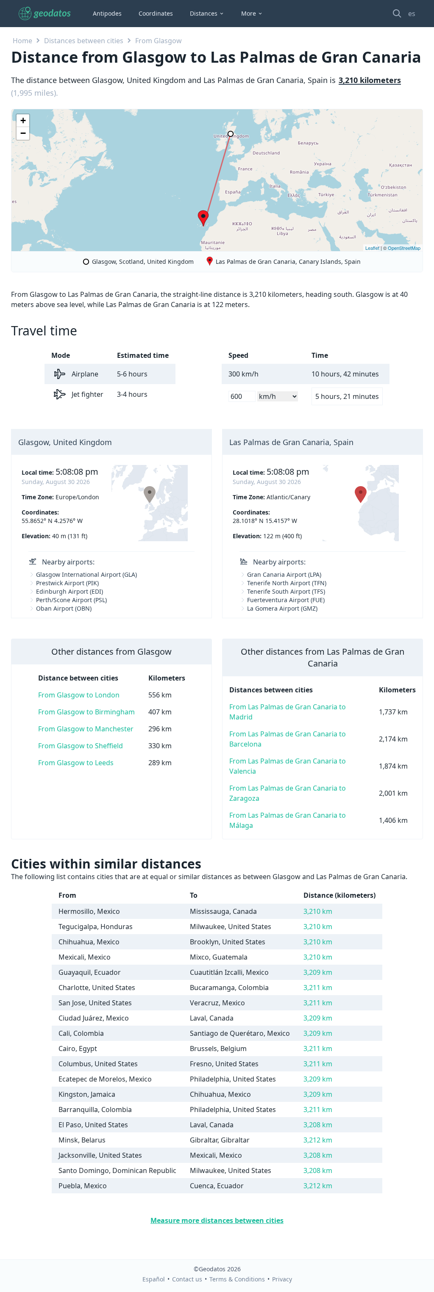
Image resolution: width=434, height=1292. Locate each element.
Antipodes (107, 13)
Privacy (282, 1279)
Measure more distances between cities (217, 1220)
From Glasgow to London (79, 695)
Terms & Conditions (237, 1279)
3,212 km (317, 1140)
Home (22, 40)
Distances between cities (83, 40)
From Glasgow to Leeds (76, 762)
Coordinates (156, 13)
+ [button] (23, 120)
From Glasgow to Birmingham (86, 712)
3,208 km (317, 1124)
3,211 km (317, 987)
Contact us (187, 1279)
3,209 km (317, 972)
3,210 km (317, 911)
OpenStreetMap (404, 247)
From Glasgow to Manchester (86, 728)
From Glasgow (158, 40)
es (411, 13)
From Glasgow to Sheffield (80, 745)
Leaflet (372, 247)
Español (153, 1279)
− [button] (23, 133)
